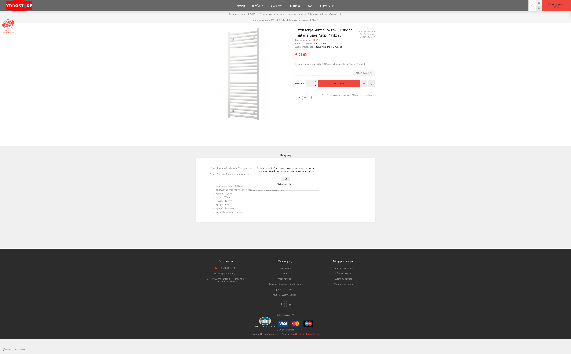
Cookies (285, 273)
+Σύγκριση (371, 83)
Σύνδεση (541, 3)
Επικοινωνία (285, 268)
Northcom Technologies (307, 334)
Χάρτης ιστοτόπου (343, 284)
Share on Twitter (305, 97)
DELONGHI (317, 40)
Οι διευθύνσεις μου (343, 273)
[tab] (285, 155)
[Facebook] (281, 304)
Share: (298, 97)
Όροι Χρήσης (284, 278)
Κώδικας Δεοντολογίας (284, 295)
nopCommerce (271, 334)
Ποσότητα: (300, 83)
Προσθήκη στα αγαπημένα (364, 83)
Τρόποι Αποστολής (284, 289)
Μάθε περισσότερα (285, 184)
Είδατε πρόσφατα (343, 278)
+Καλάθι (339, 83)
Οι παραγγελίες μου (343, 268)
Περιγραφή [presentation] (285, 155)
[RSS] (289, 304)
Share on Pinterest (317, 97)
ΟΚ (285, 179)
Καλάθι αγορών (556, 6)
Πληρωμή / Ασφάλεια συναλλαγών (285, 284)
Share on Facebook (311, 97)
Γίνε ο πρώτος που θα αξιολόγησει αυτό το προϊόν (366, 34)
